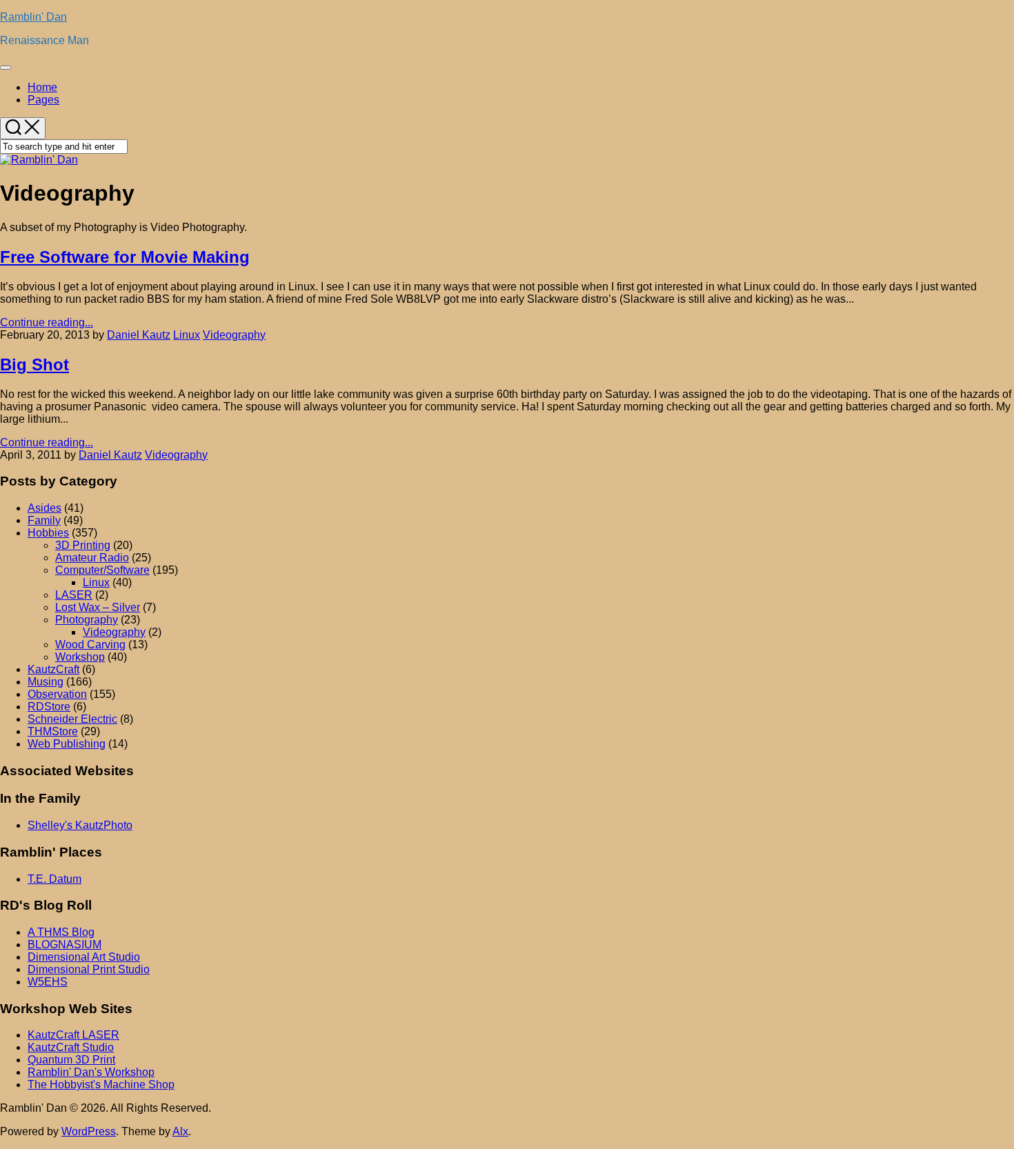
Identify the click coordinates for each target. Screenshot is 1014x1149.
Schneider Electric (72, 719)
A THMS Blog (61, 932)
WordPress (88, 1131)
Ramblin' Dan (33, 17)
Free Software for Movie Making (125, 257)
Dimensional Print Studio (89, 969)
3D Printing (82, 545)
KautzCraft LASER (73, 1035)
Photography (86, 620)
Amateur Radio (92, 557)
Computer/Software (102, 570)
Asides (44, 508)
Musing (45, 682)
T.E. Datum (54, 879)
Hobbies (48, 533)
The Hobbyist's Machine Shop (101, 1084)
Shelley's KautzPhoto (80, 825)
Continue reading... (46, 322)
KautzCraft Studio (71, 1047)
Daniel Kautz (138, 335)
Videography (234, 335)
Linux (186, 335)
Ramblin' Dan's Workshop (91, 1072)
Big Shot (34, 364)
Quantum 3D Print (71, 1060)
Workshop (80, 657)
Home (42, 87)
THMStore (53, 731)
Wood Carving (90, 644)
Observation (57, 694)
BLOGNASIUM (64, 944)
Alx (180, 1131)
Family (44, 520)
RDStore (49, 706)
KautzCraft (53, 669)
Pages (43, 100)
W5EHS (48, 982)
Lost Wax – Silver (97, 607)
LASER (73, 595)
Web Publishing (67, 744)
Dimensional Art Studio (84, 957)
